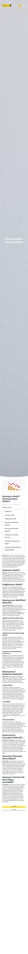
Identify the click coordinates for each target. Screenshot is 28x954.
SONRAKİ (14, 806)
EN (15, 5)
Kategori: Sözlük (6, 507)
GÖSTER (6, 849)
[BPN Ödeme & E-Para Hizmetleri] (8, 5)
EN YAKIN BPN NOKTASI (12, 853)
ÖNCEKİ (14, 810)
